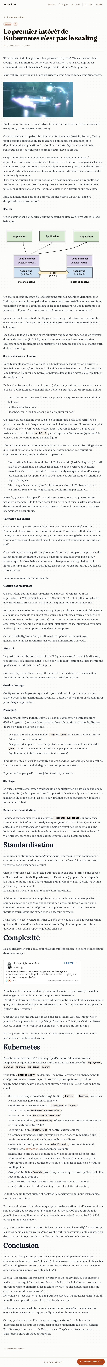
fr (16, 24)
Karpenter (31, 1148)
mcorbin (9, 4)
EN (91, 4)
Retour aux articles (15, 17)
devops (8, 24)
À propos (63, 4)
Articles (51, 4)
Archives (76, 4)
